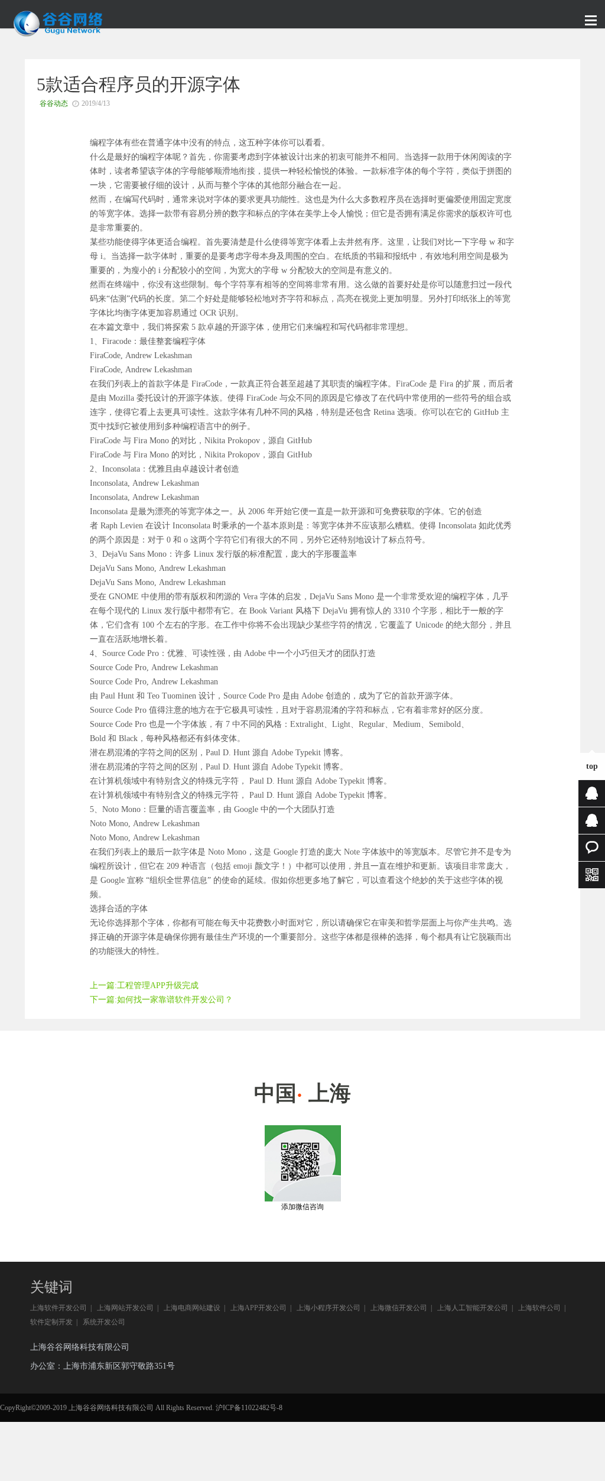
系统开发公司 (104, 1322)
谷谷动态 (54, 103)
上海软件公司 (539, 1308)
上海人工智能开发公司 (472, 1308)
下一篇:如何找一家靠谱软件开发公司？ (161, 999)
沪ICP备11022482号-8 (249, 1408)
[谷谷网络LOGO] (59, 35)
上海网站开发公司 (125, 1308)
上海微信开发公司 (398, 1308)
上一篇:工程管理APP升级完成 (144, 985)
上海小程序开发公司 (328, 1308)
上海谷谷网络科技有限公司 (79, 1347)
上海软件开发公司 (58, 1308)
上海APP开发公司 (258, 1308)
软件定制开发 (51, 1322)
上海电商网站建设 (192, 1308)
